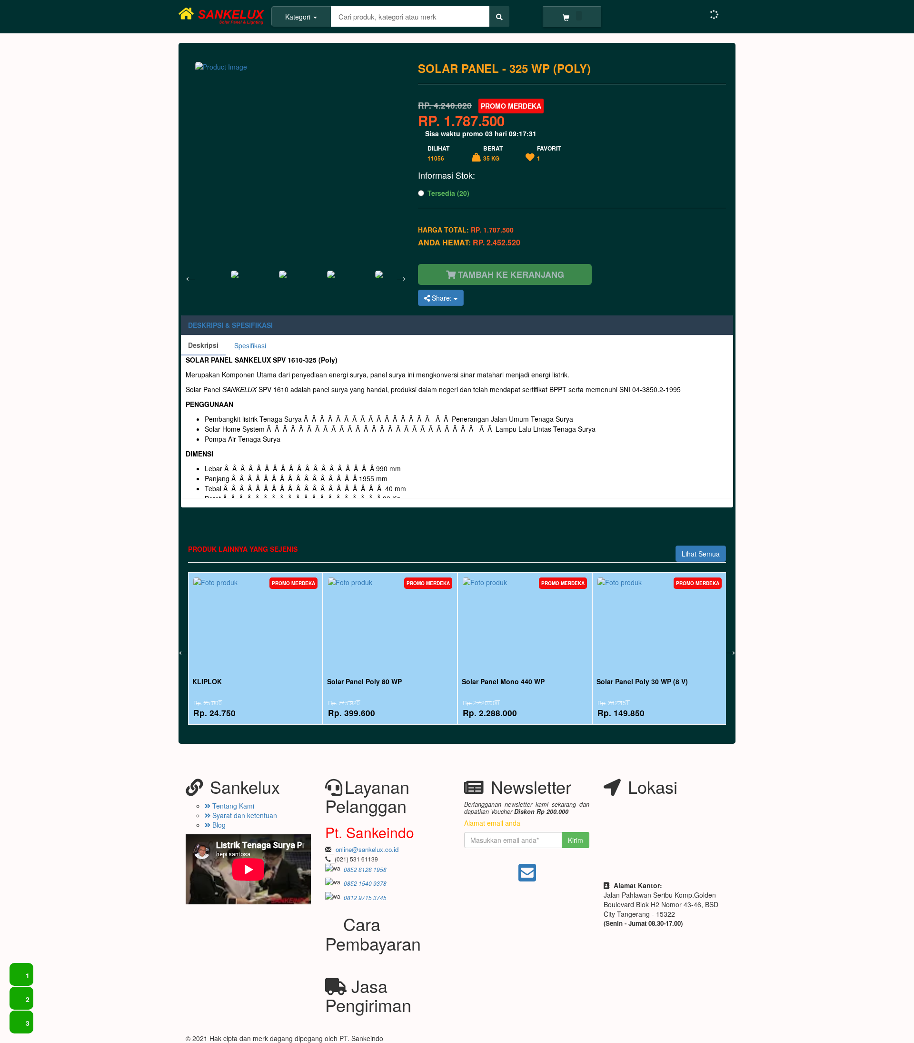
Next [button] (399, 274)
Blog (218, 825)
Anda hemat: (469, 242)
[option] (296, 274)
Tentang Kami (232, 805)
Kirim (575, 840)
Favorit (549, 153)
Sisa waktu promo (479, 133)
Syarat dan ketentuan (243, 815)
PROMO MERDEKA (511, 106)
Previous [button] (188, 274)
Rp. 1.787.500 (461, 121)
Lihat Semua (701, 553)
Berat (493, 153)
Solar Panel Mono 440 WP (503, 681)
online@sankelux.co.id (367, 849)
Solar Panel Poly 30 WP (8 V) (642, 681)
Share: (442, 298)
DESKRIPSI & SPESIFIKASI (230, 325)
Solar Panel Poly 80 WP (364, 681)
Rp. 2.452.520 (496, 242)
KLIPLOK (207, 681)
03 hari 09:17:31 (510, 133)
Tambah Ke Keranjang (510, 274)
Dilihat (438, 153)
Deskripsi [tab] (203, 345)
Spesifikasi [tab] (250, 345)
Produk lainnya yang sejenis (243, 549)
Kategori (298, 16)
